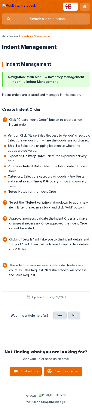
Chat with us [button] (29, 371)
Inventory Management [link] (36, 36)
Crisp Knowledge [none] (53, 402)
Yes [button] (59, 315)
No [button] (74, 315)
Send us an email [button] (66, 371)
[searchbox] (46, 19)
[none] (19, 6)
